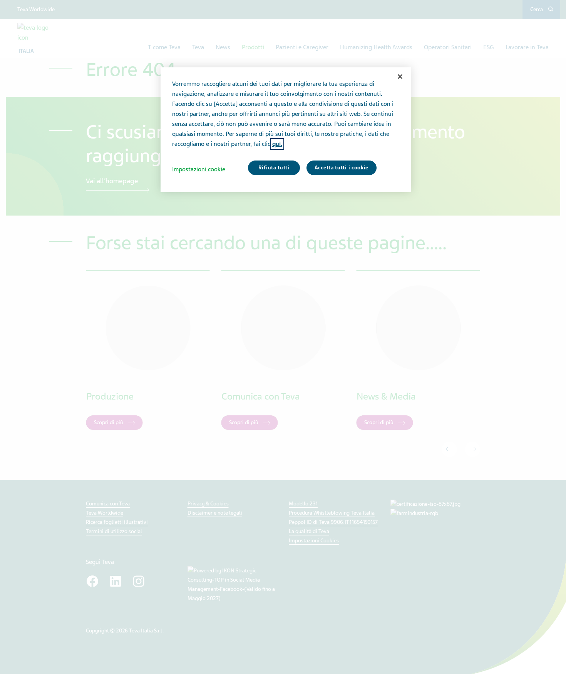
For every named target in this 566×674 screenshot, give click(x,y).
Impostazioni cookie (198, 169)
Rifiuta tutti (274, 167)
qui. (277, 144)
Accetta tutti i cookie (341, 167)
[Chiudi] (400, 76)
